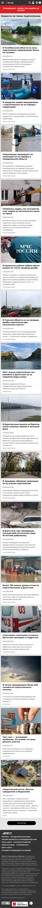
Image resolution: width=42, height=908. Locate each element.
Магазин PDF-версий (22, 842)
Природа (6, 704)
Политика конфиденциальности (13, 898)
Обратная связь (8, 845)
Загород (6, 756)
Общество (7, 391)
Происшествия (9, 69)
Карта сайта (7, 847)
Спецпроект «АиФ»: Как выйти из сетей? (21, 9)
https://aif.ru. (28, 894)
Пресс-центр (7, 842)
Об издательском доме (20, 837)
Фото (5, 815)
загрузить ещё (21, 823)
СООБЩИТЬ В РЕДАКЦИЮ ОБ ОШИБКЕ (16, 850)
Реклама (5, 837)
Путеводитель (22, 845)
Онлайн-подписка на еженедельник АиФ (19, 839)
